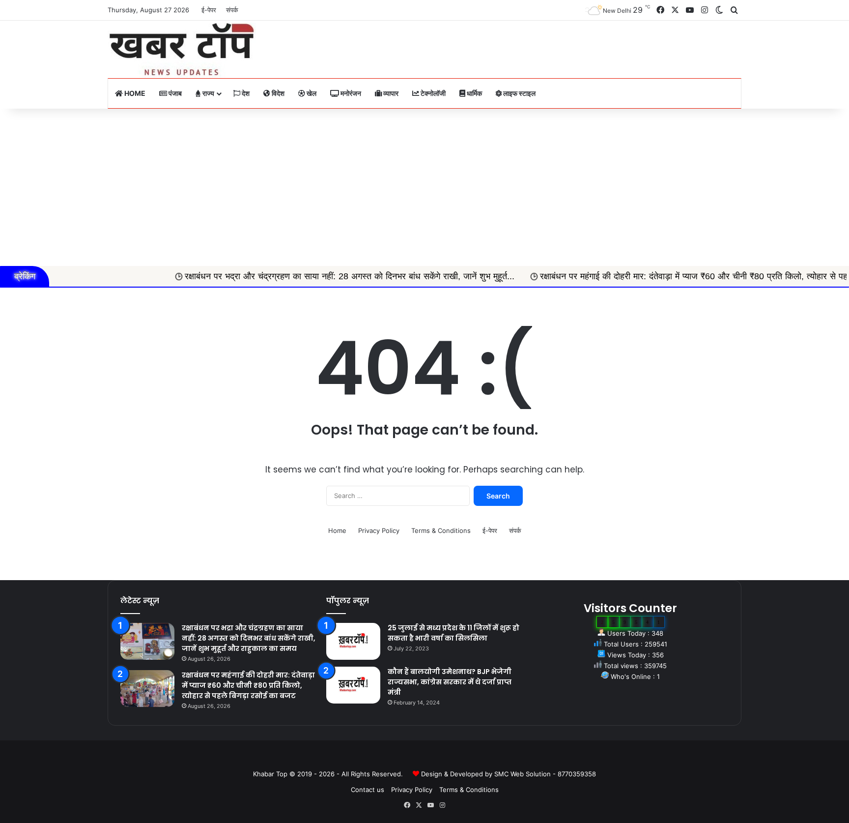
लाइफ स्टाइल (519, 93)
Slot (418, 758)
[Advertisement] (424, 187)
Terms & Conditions (441, 530)
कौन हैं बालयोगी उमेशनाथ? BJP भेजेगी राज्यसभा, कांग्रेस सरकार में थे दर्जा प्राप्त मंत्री (449, 682)
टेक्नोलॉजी (432, 93)
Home (134, 93)
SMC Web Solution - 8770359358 (545, 774)
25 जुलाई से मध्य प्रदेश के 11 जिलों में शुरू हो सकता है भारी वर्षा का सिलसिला (453, 633)
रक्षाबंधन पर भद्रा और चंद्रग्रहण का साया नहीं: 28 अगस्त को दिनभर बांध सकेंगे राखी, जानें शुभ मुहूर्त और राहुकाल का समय (248, 638)
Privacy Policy (378, 530)
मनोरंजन (350, 93)
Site (431, 758)
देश (245, 93)
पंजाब (174, 93)
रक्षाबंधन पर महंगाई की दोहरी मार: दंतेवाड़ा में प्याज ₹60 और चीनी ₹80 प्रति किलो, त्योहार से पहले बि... (665, 276)
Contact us (367, 790)
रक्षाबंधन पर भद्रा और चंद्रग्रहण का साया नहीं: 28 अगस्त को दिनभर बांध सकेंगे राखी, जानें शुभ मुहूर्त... (310, 276)
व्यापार (390, 93)
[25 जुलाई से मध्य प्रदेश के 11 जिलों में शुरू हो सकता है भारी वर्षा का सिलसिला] (353, 641)
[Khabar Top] (182, 49)
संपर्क (232, 10)
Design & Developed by (457, 774)
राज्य (207, 93)
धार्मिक (473, 93)
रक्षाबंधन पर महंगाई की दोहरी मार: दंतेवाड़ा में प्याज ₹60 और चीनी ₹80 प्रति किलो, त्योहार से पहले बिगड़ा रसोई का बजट (248, 685)
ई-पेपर (208, 10)
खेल (310, 93)
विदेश (277, 93)
